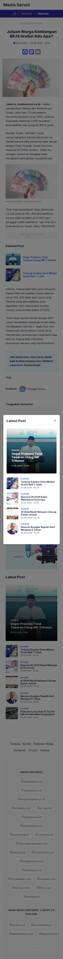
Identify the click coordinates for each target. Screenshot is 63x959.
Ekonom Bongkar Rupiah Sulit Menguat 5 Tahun (38, 528)
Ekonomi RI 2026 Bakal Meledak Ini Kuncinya (34, 498)
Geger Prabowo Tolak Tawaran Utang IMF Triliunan (26, 457)
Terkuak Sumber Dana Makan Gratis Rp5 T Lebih (38, 483)
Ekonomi (15, 450)
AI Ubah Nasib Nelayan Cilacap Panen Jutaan (38, 513)
